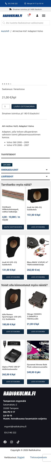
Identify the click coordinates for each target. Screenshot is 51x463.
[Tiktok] (18, 460)
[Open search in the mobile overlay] (25, 22)
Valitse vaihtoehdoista (13, 245)
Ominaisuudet (9, 187)
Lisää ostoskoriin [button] (38, 245)
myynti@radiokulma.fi (15, 444)
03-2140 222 (10, 450)
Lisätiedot (7, 194)
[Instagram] (11, 460)
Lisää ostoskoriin (24, 106)
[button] (43, 15)
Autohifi (5, 31)
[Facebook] (5, 460)
